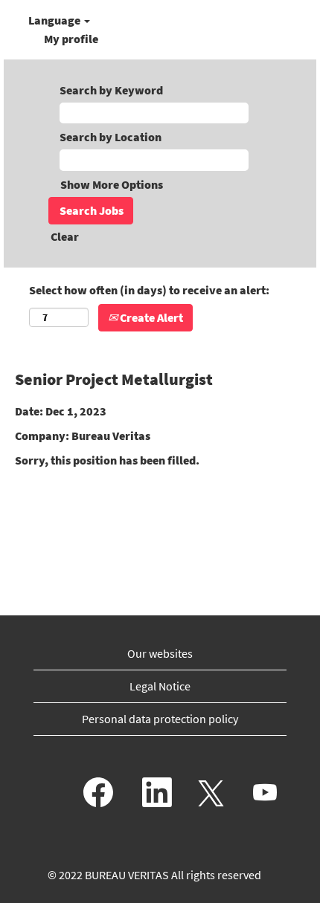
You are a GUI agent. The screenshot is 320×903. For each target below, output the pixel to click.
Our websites (160, 653)
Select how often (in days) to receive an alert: (149, 289)
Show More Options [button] (111, 184)
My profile (71, 38)
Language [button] (55, 20)
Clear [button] (65, 236)
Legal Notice (160, 686)
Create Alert (150, 317)
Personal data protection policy (160, 718)
